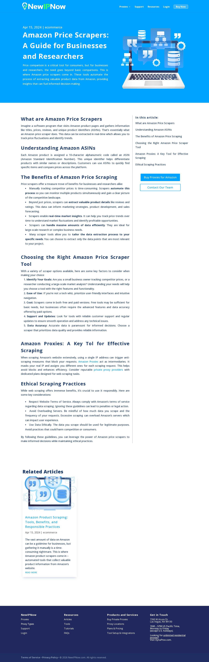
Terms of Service (30, 657)
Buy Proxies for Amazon (160, 177)
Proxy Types (27, 623)
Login (166, 7)
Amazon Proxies (88, 361)
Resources (153, 7)
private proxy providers (108, 369)
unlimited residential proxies (168, 636)
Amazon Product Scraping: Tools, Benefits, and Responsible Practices (46, 522)
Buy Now (181, 6)
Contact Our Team (160, 187)
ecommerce (53, 27)
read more (31, 572)
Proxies (123, 7)
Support (139, 7)
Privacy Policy (50, 657)
